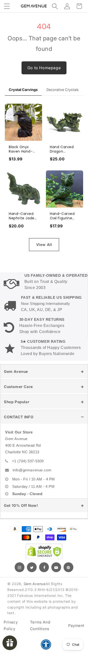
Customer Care (18, 386)
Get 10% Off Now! (21, 505)
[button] (7, 6)
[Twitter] (32, 567)
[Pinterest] (68, 567)
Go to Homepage (44, 67)
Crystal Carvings (23, 90)
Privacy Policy (11, 625)
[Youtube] (56, 567)
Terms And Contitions (40, 625)
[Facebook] (44, 567)
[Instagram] (19, 567)
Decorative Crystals (62, 90)
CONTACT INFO (18, 417)
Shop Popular (16, 402)
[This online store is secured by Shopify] (44, 551)
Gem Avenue (16, 371)
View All (44, 244)
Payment (76, 625)
